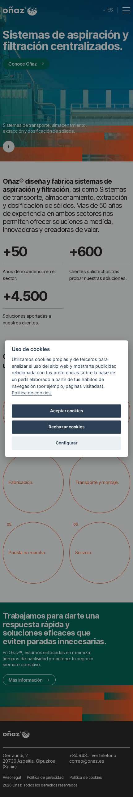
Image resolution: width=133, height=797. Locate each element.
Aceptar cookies (66, 411)
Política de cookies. (32, 393)
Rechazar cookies (66, 427)
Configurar (66, 443)
